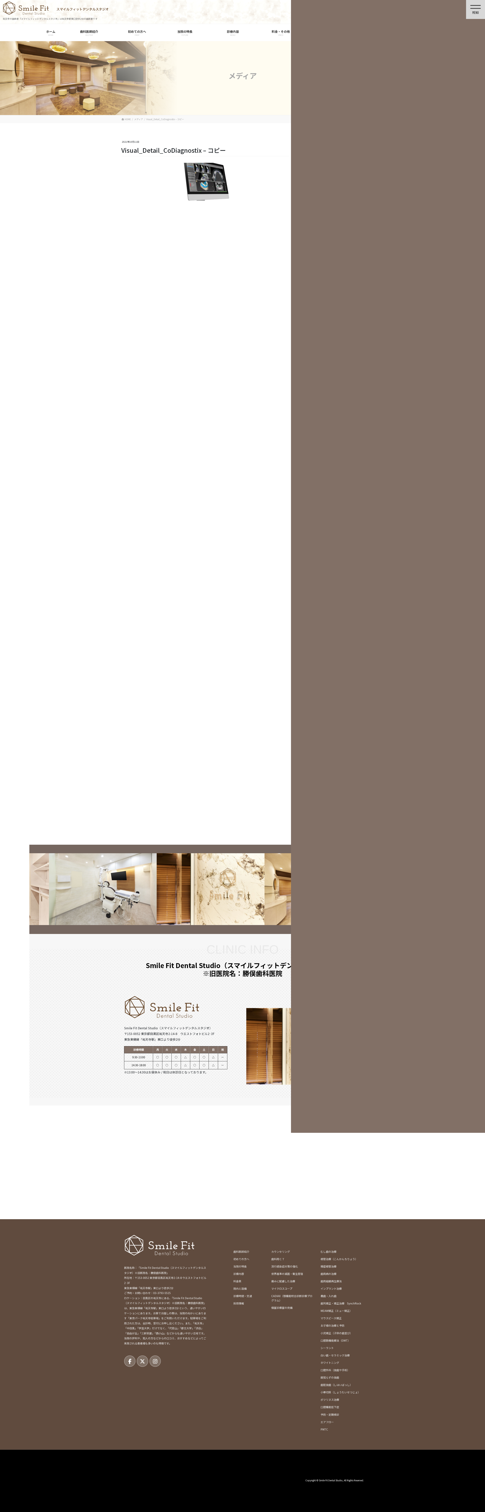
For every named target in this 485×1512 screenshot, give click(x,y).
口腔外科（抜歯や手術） (335, 1370)
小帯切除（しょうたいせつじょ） (340, 1392)
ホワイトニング (330, 1363)
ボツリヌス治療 (330, 1400)
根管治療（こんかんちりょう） (339, 1259)
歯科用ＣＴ (278, 1259)
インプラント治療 (331, 1288)
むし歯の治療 (328, 1251)
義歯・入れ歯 (328, 1296)
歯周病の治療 (328, 1274)
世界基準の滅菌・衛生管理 (287, 1274)
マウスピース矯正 (331, 1318)
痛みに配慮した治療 (283, 1281)
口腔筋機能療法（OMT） (335, 1340)
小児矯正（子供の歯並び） (336, 1333)
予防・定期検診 (330, 1414)
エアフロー (327, 1422)
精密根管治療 (328, 1266)
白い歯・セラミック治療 (335, 1355)
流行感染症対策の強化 (284, 1266)
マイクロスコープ (281, 1288)
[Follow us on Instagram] (155, 1361)
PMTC (324, 1429)
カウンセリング (280, 1251)
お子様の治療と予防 (332, 1325)
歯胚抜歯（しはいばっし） (336, 1385)
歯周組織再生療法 (331, 1281)
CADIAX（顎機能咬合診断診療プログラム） (291, 1298)
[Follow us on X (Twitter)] (142, 1361)
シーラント (327, 1348)
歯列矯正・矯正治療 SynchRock (341, 1303)
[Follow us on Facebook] (129, 1361)
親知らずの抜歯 (330, 1377)
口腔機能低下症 (330, 1407)
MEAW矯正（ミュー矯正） (336, 1311)
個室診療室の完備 (282, 1308)
